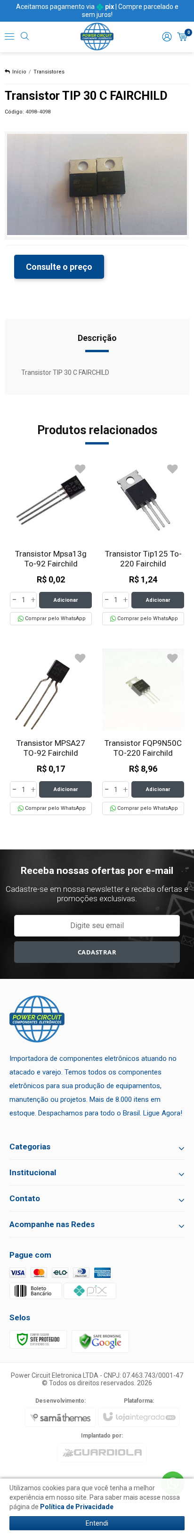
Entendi (97, 1523)
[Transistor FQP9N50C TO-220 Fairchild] (143, 731)
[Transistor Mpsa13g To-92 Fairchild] (51, 542)
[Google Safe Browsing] (100, 1341)
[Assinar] (97, 952)
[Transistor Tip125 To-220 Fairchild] (143, 542)
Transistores (49, 72)
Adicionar (66, 600)
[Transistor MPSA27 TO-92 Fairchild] (51, 731)
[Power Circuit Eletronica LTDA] (97, 37)
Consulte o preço (59, 267)
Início (19, 72)
